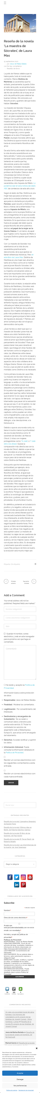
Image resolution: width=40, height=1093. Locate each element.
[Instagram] (23, 877)
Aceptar (20, 1073)
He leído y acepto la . (19, 686)
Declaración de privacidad (26, 1090)
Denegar (20, 1079)
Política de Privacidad (14, 752)
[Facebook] (10, 877)
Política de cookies (11, 1090)
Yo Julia (24, 441)
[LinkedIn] (16, 885)
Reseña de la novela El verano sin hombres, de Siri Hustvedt (19, 1034)
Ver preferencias (20, 1086)
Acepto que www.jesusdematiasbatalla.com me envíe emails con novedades (19, 928)
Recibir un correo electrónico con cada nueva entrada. (19, 775)
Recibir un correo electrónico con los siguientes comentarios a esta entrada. (19, 763)
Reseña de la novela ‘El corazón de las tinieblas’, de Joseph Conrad (19, 1024)
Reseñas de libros (13, 68)
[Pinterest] (23, 885)
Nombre (7, 910)
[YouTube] (30, 877)
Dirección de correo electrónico (15, 917)
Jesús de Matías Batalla (18, 64)
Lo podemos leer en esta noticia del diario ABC (20, 186)
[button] (37, 1048)
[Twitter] (16, 877)
